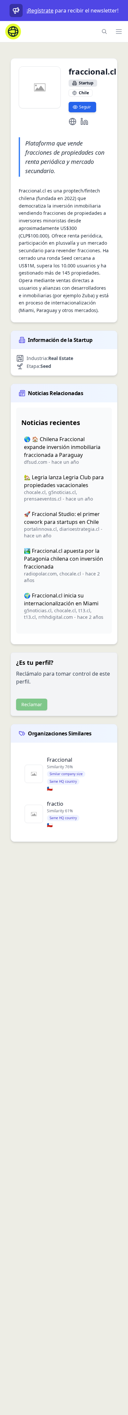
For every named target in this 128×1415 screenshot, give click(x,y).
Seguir (85, 107)
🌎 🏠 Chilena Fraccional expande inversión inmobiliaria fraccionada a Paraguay (62, 447)
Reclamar (31, 704)
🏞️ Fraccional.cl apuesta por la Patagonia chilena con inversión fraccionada (63, 558)
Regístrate (40, 10)
